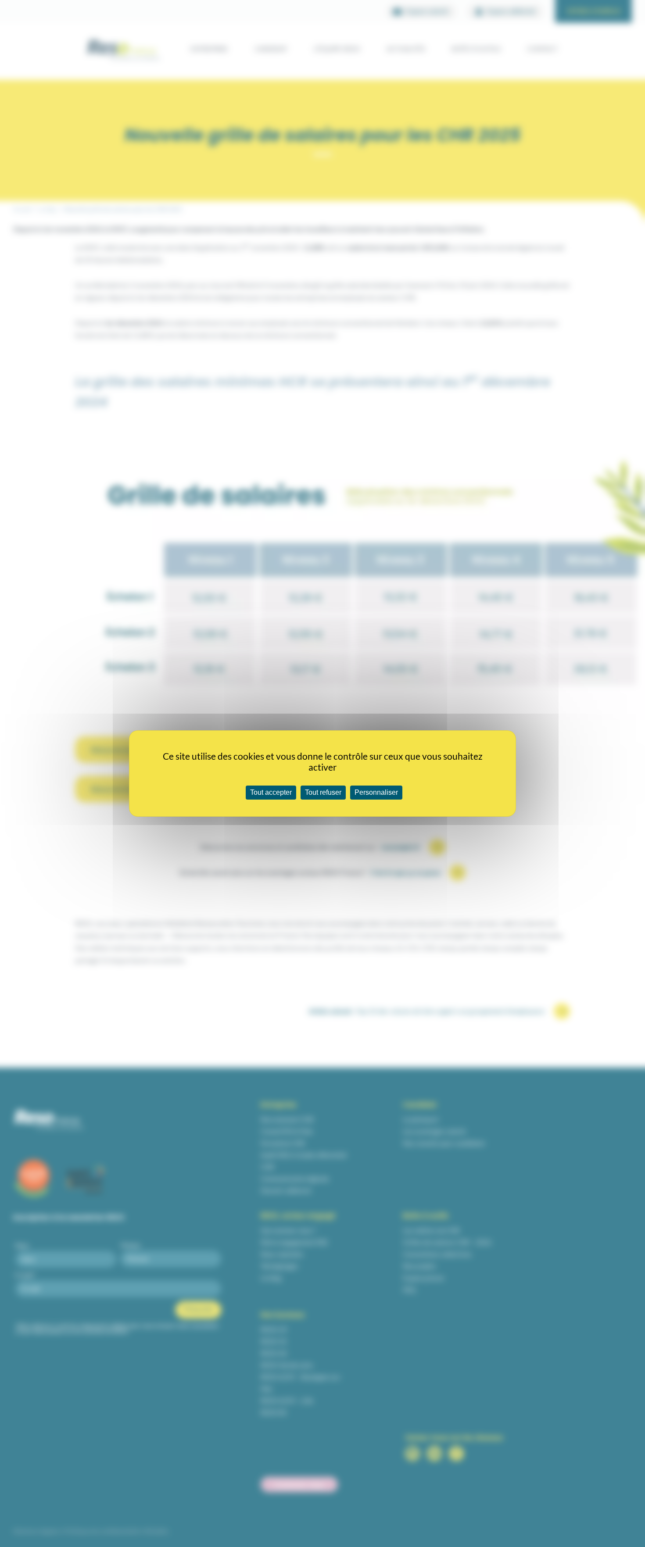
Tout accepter (271, 792)
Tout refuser (323, 792)
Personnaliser (376, 792)
